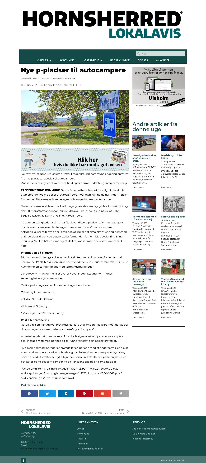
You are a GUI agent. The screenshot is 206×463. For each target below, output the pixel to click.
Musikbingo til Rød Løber (172, 156)
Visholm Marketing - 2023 (173, 460)
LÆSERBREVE (91, 60)
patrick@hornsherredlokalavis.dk (39, 448)
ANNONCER (162, 60)
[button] (29, 393)
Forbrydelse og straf (173, 216)
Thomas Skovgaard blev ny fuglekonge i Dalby (172, 282)
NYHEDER (42, 60)
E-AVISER (143, 60)
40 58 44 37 (36, 441)
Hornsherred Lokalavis (29, 78)
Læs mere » (138, 187)
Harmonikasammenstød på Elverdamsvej (146, 218)
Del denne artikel (33, 385)
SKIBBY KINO (67, 60)
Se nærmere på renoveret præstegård (141, 282)
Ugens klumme (120, 60)
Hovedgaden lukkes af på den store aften (144, 158)
